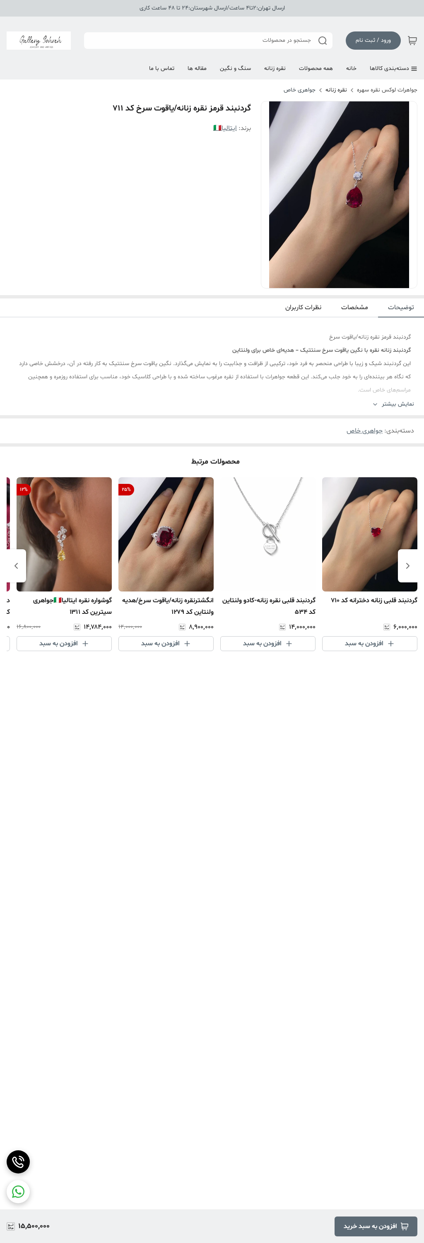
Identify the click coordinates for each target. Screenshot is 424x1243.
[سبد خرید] (412, 41)
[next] (16, 565)
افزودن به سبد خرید (370, 1226)
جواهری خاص (300, 90)
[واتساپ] (18, 1191)
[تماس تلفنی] (18, 1161)
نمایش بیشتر (398, 404)
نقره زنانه (336, 90)
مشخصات (354, 307)
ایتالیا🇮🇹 (225, 128)
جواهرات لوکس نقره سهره (387, 90)
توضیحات (401, 307)
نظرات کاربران (303, 307)
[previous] (408, 565)
